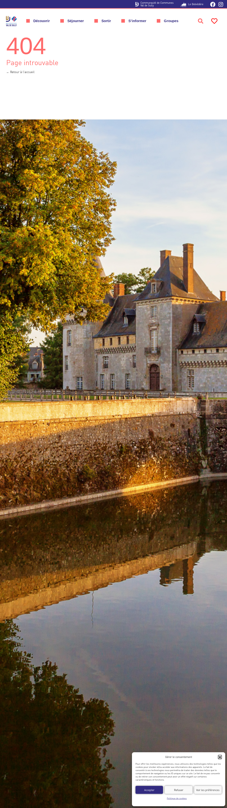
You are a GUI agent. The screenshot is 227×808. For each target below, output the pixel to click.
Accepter (149, 790)
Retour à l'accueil (21, 72)
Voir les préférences (208, 790)
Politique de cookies (177, 798)
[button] (220, 757)
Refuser (178, 790)
